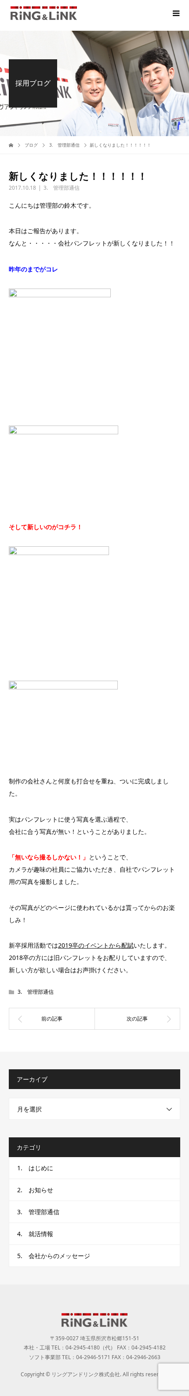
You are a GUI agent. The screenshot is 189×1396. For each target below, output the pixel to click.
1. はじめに (35, 1168)
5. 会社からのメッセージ (53, 1256)
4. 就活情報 (35, 1234)
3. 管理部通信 (62, 187)
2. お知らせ (35, 1190)
